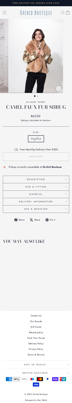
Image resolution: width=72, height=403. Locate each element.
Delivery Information (36, 201)
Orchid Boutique (35, 372)
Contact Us (36, 315)
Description (36, 179)
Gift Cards (36, 327)
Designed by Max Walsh (36, 400)
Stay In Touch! (35, 364)
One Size (36, 139)
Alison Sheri (36, 102)
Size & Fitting (36, 186)
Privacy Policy (36, 349)
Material (36, 194)
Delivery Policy (36, 343)
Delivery (25, 120)
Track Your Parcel (36, 338)
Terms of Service (36, 354)
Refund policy (36, 332)
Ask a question (36, 208)
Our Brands (36, 321)
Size (36, 132)
